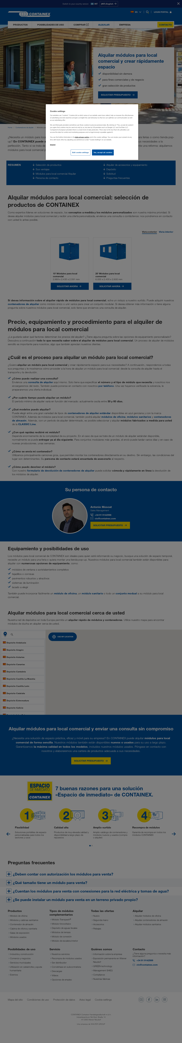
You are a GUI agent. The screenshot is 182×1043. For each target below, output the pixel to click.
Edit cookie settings (80, 152)
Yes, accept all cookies (103, 152)
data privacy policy (82, 137)
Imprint (52, 145)
